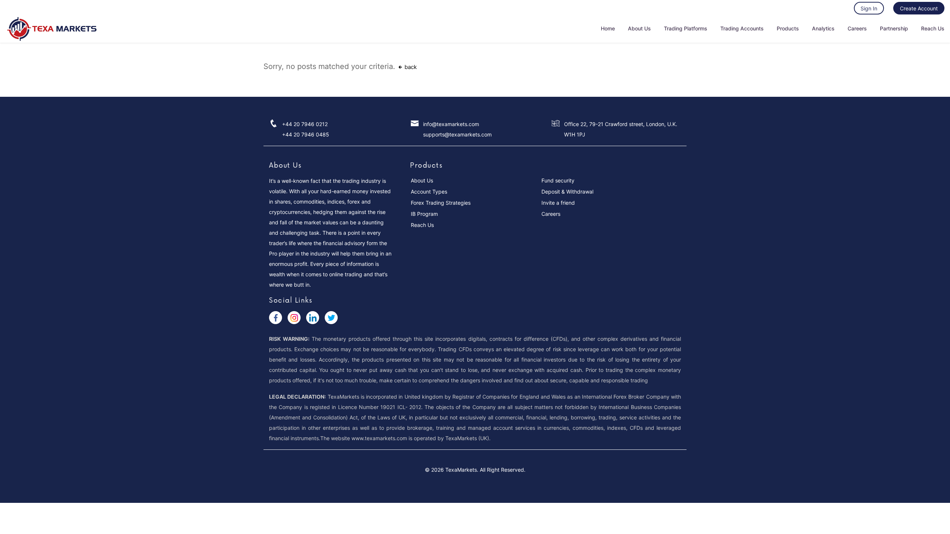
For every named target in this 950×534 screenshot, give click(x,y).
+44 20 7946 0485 (305, 134)
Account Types (429, 191)
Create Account (919, 8)
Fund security (557, 180)
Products (788, 28)
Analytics (823, 28)
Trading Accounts (742, 28)
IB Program (424, 214)
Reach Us (932, 28)
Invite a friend (558, 203)
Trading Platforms (685, 28)
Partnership (894, 28)
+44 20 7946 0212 (305, 124)
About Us (639, 28)
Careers (857, 28)
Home (608, 28)
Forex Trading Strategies (441, 203)
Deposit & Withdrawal (567, 191)
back (410, 66)
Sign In (869, 8)
